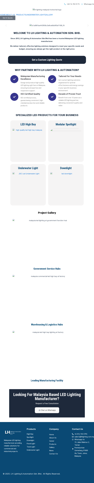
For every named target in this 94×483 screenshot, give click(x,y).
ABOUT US (10, 15)
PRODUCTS (21, 15)
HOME (3, 15)
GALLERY (49, 15)
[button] (11, 15)
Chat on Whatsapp (48, 410)
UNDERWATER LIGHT (35, 15)
